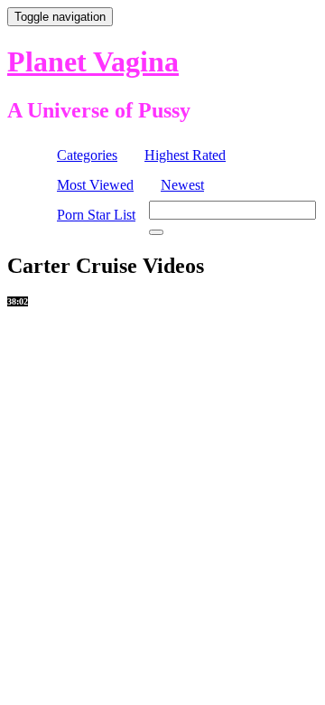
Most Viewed (95, 185)
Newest (182, 185)
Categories (87, 155)
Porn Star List (96, 214)
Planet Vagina (93, 61)
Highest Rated (185, 155)
